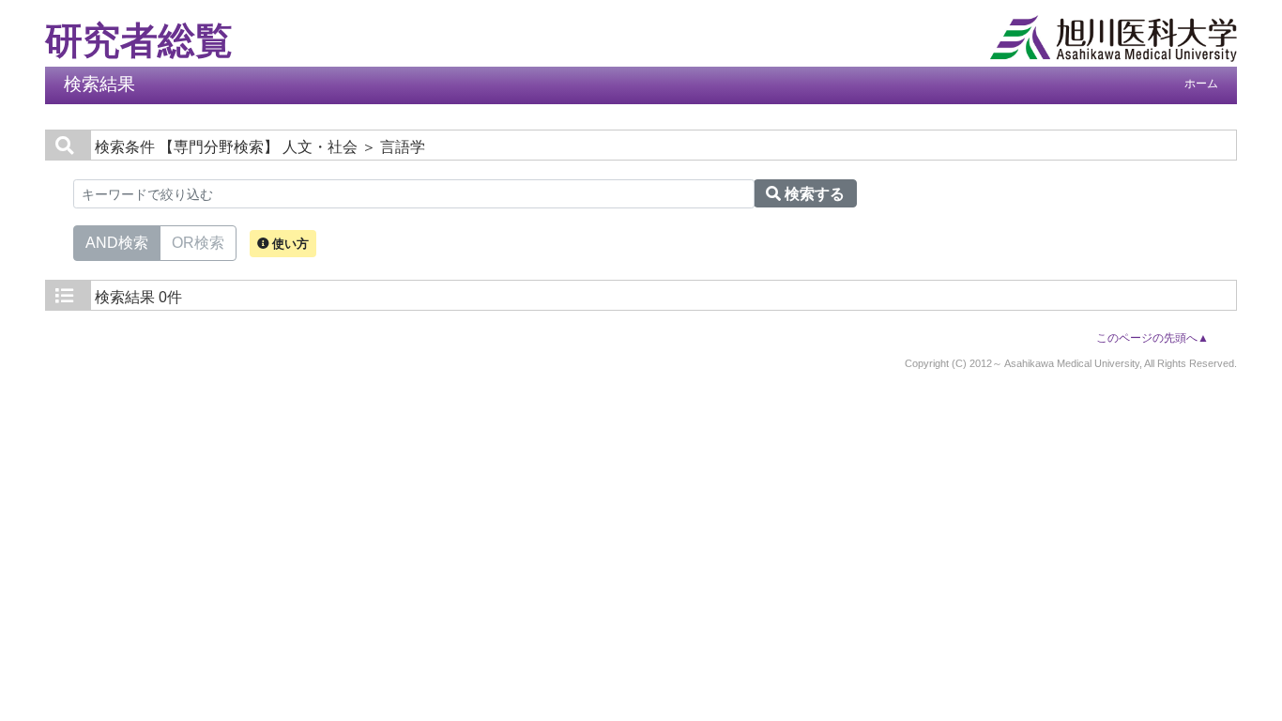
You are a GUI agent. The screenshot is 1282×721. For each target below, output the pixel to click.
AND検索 (116, 243)
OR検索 (198, 243)
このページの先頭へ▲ (1152, 338)
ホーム (1201, 83)
